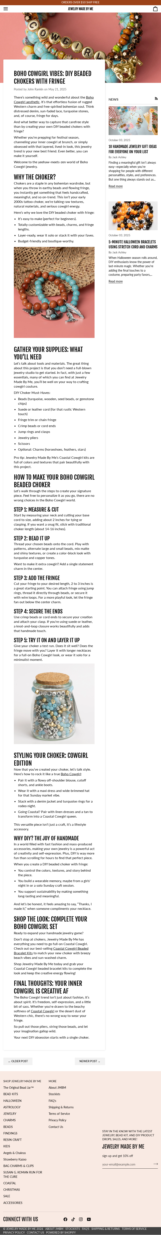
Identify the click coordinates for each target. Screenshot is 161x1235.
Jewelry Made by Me (21, 1228)
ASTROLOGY (12, 1107)
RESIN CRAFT (12, 1139)
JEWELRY (9, 1113)
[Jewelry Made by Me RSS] (156, 98)
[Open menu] (9, 8)
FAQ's (52, 1100)
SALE (6, 1196)
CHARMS (9, 1120)
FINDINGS (10, 1133)
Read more (116, 186)
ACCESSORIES (12, 1203)
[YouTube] (89, 1219)
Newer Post (89, 1061)
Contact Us (56, 1127)
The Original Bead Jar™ (18, 1087)
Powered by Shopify (61, 1232)
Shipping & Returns (61, 1107)
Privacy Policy (57, 1120)
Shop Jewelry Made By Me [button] (22, 1081)
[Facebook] (65, 1219)
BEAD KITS (10, 1094)
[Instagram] (81, 1219)
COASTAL (9, 1183)
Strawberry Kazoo (14, 1159)
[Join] (154, 1164)
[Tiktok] (73, 1219)
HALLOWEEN (12, 1100)
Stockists (54, 1094)
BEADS (8, 1127)
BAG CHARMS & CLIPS (18, 1166)
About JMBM (57, 1087)
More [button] (53, 1081)
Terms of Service (59, 1113)
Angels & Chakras (14, 1153)
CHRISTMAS (11, 1189)
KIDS (6, 1146)
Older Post (18, 1061)
